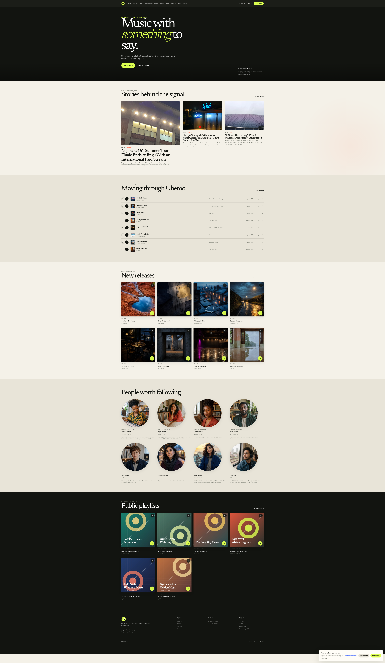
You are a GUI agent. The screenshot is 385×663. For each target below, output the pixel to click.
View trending (260, 190)
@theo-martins (234, 478)
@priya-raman (161, 434)
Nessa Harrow (197, 369)
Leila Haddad (198, 475)
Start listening (128, 65)
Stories (185, 3)
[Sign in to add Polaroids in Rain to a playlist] (262, 242)
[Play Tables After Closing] (152, 358)
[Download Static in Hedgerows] (261, 285)
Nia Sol (138, 221)
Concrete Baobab (163, 366)
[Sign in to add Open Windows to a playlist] (262, 249)
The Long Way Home (200, 551)
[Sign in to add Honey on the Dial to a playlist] (262, 220)
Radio (167, 3)
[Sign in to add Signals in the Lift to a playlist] (262, 227)
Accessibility (242, 626)
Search (179, 623)
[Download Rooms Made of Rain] (261, 330)
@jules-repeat (161, 478)
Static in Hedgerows (236, 321)
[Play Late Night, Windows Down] (152, 589)
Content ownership (213, 621)
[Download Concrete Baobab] (188, 330)
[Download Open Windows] (258, 249)
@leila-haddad (198, 478)
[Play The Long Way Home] (224, 543)
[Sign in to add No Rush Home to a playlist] (262, 198)
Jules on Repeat (163, 475)
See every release (258, 278)
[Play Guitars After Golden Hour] (188, 589)
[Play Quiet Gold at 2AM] (188, 313)
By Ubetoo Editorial (235, 554)
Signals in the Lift (142, 227)
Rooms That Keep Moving (216, 199)
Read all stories (259, 97)
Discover (135, 3)
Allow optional (376, 655)
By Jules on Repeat (163, 599)
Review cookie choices (351, 655)
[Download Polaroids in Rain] (258, 242)
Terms (250, 641)
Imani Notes (234, 432)
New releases (148, 3)
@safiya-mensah (126, 434)
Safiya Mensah (126, 432)
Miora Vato (124, 323)
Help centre (242, 621)
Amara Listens (198, 432)
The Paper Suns (140, 236)
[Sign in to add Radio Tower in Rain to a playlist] (262, 234)
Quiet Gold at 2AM (164, 321)
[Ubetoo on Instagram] (133, 631)
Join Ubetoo (259, 3)
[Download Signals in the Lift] (258, 227)
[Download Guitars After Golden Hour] (188, 561)
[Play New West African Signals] (260, 543)
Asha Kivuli (233, 369)
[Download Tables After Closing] (152, 330)
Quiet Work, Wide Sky (165, 551)
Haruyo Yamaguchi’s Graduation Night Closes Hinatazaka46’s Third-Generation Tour (201, 138)
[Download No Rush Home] (258, 198)
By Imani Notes (125, 554)
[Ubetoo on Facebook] (128, 631)
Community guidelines (245, 629)
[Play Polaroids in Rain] (224, 313)
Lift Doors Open (141, 205)
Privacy (256, 641)
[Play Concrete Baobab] (188, 358)
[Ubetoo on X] (123, 631)
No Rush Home (141, 198)
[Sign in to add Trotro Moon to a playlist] (262, 213)
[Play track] (127, 199)
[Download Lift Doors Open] (258, 206)
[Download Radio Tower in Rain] (258, 234)
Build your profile (143, 65)
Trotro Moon (140, 212)
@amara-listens (198, 434)
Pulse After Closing (200, 366)
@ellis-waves (125, 478)
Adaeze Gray (161, 323)
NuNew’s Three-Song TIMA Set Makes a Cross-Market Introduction (243, 136)
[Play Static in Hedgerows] (260, 313)
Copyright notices (213, 623)
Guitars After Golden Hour (166, 596)
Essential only (364, 655)
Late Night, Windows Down (131, 596)
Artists (179, 3)
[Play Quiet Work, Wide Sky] (188, 543)
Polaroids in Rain (213, 235)
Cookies (262, 641)
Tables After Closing (128, 366)
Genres (156, 3)
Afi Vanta (138, 214)
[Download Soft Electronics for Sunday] (152, 515)
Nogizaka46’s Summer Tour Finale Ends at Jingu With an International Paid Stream (145, 155)
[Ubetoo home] (123, 3)
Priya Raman (162, 432)
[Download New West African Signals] (261, 515)
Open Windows (213, 220)
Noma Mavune (140, 200)
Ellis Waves (125, 475)
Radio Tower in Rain (143, 234)
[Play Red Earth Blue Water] (152, 313)
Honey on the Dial (142, 220)
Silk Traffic (212, 213)
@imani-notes (234, 434)
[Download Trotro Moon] (258, 213)
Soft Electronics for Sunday (131, 551)
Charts (141, 3)
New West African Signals (238, 551)
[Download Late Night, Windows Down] (152, 561)
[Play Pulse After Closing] (224, 358)
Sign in (250, 3)
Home (129, 3)
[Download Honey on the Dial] (258, 220)
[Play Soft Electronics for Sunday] (152, 543)
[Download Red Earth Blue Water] (152, 285)
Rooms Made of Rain (237, 366)
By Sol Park (196, 554)
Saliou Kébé (161, 369)
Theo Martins (234, 475)
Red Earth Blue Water (129, 321)
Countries (179, 626)
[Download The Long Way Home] (225, 515)
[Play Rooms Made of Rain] (260, 358)
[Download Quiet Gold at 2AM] (188, 285)
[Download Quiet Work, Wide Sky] (188, 515)
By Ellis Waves (161, 554)
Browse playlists (259, 508)
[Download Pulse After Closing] (225, 330)
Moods (162, 3)
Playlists (173, 3)
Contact (241, 623)
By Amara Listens (126, 599)
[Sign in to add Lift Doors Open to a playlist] (262, 206)
